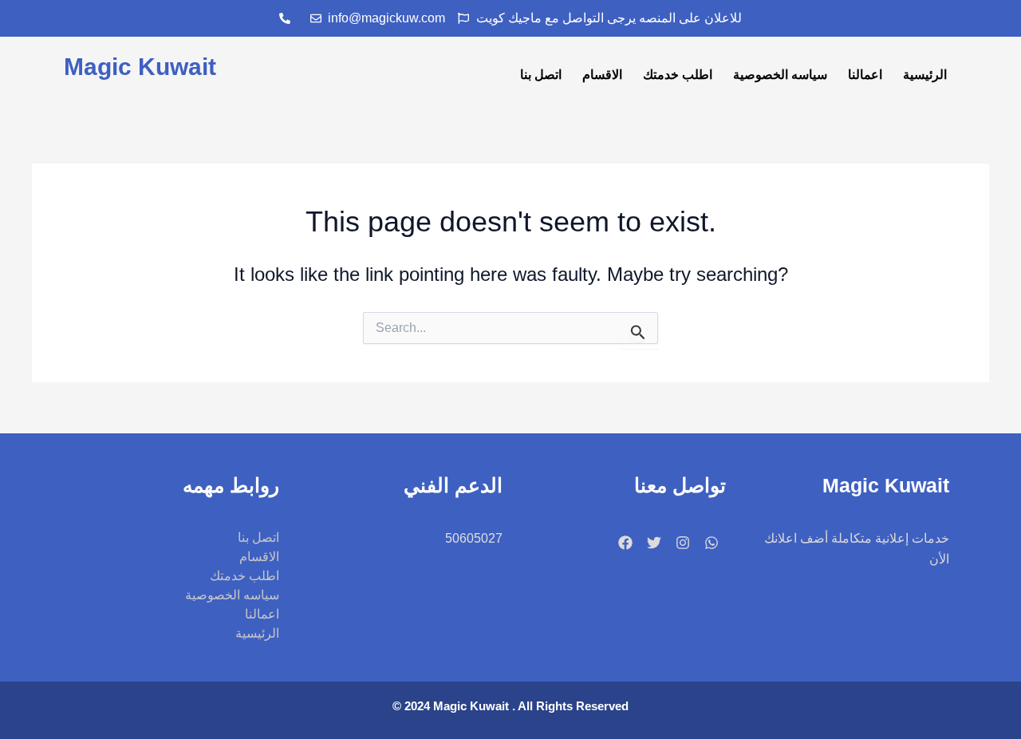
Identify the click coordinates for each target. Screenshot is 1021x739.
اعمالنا (865, 74)
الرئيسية (925, 74)
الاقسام (602, 74)
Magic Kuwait (140, 66)
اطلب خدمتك (677, 74)
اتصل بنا (541, 74)
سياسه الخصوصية (780, 74)
